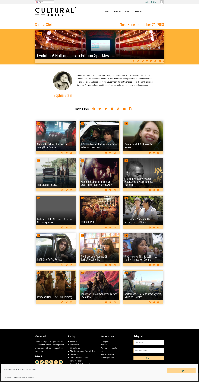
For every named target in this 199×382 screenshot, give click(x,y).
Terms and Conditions (79, 357)
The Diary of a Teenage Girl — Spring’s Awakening (96, 258)
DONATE (128, 11)
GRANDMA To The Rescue (49, 259)
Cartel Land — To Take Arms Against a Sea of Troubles (142, 295)
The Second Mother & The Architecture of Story (137, 220)
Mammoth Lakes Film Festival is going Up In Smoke (53, 145)
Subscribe (74, 354)
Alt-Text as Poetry (108, 354)
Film (39, 33)
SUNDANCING (87, 222)
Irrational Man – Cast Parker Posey (54, 297)
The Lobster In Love (47, 184)
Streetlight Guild (107, 357)
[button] (138, 61)
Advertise (74, 341)
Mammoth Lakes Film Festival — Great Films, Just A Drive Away (97, 183)
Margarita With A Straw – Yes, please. (139, 145)
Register (153, 2)
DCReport (105, 341)
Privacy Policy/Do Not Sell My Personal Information (19, 377)
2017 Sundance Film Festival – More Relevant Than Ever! (99, 145)
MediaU (104, 344)
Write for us (75, 348)
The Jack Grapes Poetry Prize (82, 351)
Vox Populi (105, 351)
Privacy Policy (76, 361)
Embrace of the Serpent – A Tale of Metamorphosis (54, 220)
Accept (181, 371)
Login (146, 2)
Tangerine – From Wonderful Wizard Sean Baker (99, 295)
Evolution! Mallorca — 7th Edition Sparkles (73, 55)
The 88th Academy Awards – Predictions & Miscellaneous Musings (138, 181)
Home (106, 11)
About (137, 11)
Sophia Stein (81, 75)
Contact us (74, 344)
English (40, 2)
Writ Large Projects (109, 348)
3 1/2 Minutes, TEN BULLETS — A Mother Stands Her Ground (140, 258)
